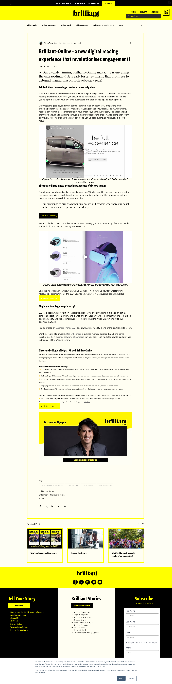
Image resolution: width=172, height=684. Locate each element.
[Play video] (85, 151)
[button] (166, 12)
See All (141, 524)
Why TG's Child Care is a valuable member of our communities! (123, 554)
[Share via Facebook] (40, 506)
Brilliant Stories (32, 25)
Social (41, 498)
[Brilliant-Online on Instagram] (87, 582)
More (121, 25)
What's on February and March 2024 (43, 553)
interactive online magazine (52, 485)
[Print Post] (65, 506)
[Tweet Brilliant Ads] (81, 582)
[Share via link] (58, 506)
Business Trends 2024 (79, 553)
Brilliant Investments (49, 25)
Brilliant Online (72, 485)
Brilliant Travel (66, 25)
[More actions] (130, 42)
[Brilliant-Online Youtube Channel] (99, 582)
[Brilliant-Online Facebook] (75, 582)
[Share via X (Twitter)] (46, 506)
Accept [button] (121, 678)
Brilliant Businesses (82, 25)
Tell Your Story (22, 598)
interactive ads (88, 485)
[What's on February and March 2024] (44, 539)
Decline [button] (131, 678)
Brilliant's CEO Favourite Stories (103, 25)
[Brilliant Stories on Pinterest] (93, 582)
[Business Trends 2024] (85, 539)
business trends (105, 485)
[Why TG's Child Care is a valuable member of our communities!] (126, 539)
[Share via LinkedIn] (52, 506)
